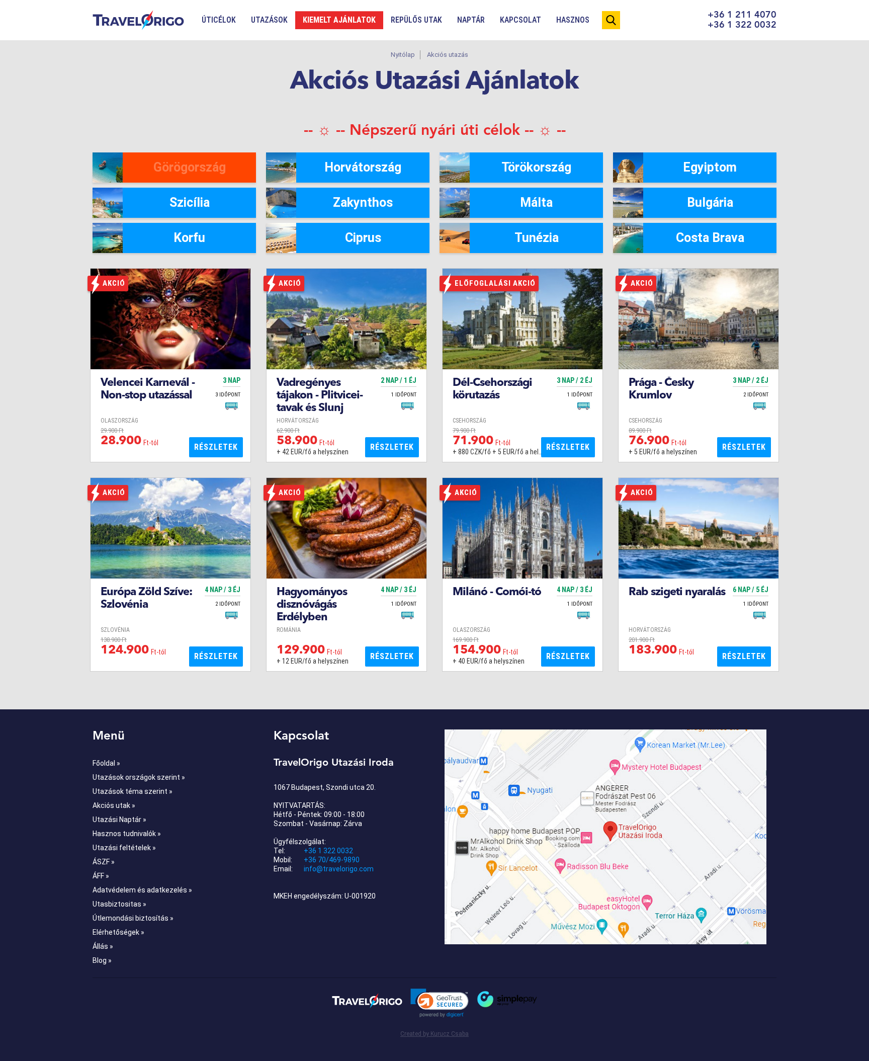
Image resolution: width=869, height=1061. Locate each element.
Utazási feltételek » (124, 848)
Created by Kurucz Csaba (434, 1033)
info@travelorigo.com (339, 869)
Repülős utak (416, 20)
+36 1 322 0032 (742, 25)
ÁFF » (101, 876)
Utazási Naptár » (119, 819)
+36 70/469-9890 (332, 860)
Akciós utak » (114, 805)
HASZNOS (572, 20)
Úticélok (219, 20)
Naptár (471, 20)
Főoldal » (106, 763)
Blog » (102, 960)
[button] (439, 1003)
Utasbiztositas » (119, 904)
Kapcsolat (520, 20)
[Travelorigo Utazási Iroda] (367, 1001)
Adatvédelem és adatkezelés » (142, 890)
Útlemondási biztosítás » (133, 918)
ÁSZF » (104, 862)
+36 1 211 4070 (742, 15)
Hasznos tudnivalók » (127, 834)
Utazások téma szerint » (132, 791)
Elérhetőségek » (118, 932)
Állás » (103, 946)
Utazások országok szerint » (139, 777)
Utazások (269, 20)
